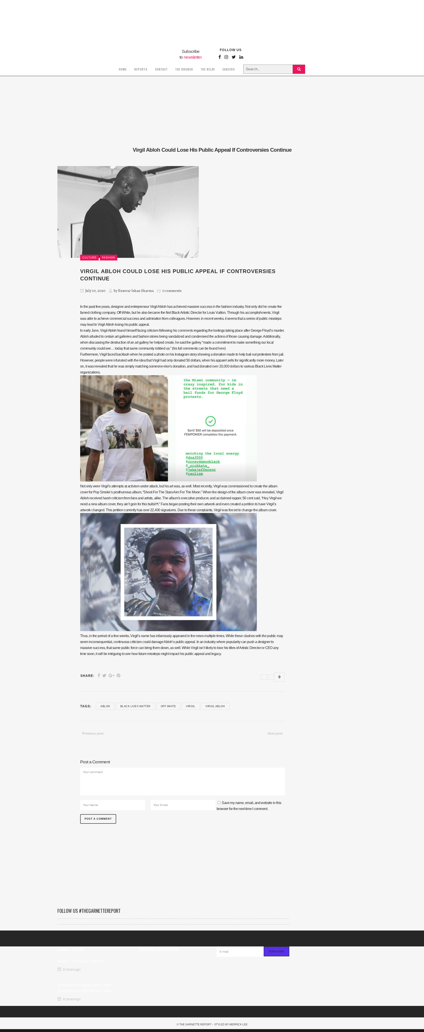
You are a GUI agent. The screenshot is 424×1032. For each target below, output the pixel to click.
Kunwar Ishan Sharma (136, 291)
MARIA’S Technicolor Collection (80, 961)
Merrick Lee (238, 1024)
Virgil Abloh (215, 706)
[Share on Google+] (111, 675)
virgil (190, 706)
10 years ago (71, 969)
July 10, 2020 (95, 291)
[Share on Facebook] (99, 675)
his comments (183, 330)
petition (249, 504)
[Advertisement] (173, 868)
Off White (168, 706)
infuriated (120, 360)
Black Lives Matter (135, 706)
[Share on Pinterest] (118, 675)
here (221, 348)
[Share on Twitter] (104, 675)
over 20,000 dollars (226, 366)
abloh (105, 706)
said (257, 498)
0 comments (172, 291)
